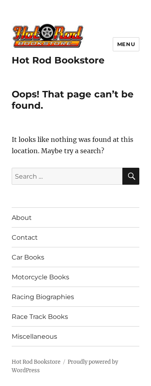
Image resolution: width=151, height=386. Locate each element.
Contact (25, 237)
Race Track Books (40, 317)
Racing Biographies (43, 297)
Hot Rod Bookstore (58, 60)
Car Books (28, 257)
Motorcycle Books (40, 277)
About (22, 217)
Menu (126, 44)
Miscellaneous (34, 336)
